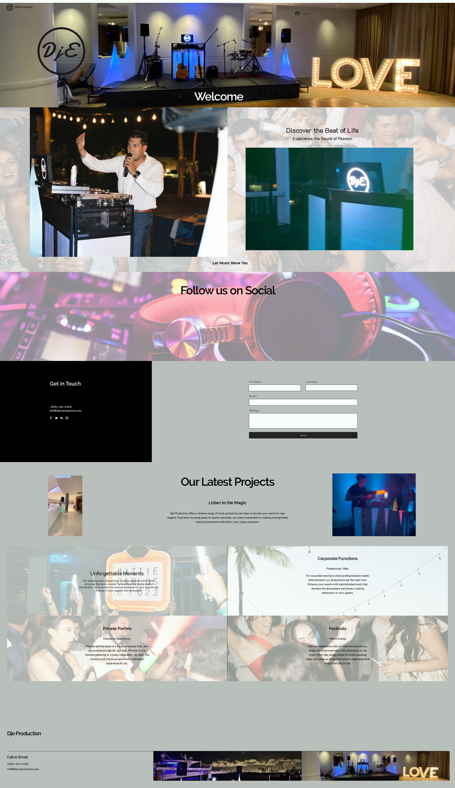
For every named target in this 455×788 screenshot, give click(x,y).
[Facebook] (51, 418)
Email (252, 396)
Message (254, 410)
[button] (408, 246)
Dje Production (24, 733)
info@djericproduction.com (66, 410)
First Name (255, 381)
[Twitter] (56, 418)
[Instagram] (67, 418)
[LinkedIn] (61, 418)
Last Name (312, 381)
